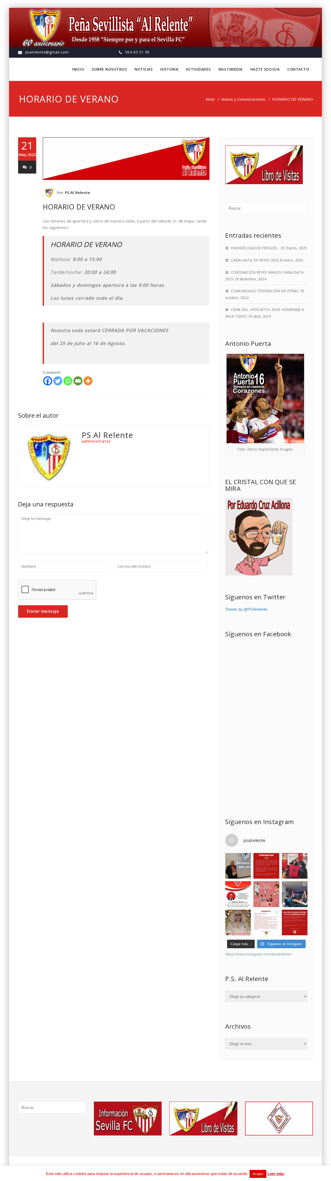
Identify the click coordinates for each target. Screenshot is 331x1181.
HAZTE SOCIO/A (265, 69)
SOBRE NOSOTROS (109, 69)
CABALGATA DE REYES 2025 (255, 260)
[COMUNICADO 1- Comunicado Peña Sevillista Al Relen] (266, 922)
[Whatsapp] (67, 380)
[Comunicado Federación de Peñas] (266, 866)
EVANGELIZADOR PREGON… (255, 247)
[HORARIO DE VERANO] (126, 158)
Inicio (210, 99)
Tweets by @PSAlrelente (246, 609)
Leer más (275, 1173)
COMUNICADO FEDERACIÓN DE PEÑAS (265, 290)
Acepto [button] (258, 1174)
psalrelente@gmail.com (47, 52)
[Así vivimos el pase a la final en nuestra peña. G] (294, 894)
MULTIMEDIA (231, 69)
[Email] (77, 380)
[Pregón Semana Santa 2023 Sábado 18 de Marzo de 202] (238, 922)
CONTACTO (298, 69)
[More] (88, 380)
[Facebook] (47, 380)
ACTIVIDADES (198, 69)
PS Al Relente (77, 192)
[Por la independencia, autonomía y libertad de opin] (238, 894)
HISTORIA (169, 69)
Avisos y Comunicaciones (243, 99)
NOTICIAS (143, 69)
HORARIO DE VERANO (79, 207)
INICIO (78, 69)
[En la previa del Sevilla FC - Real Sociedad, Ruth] (294, 866)
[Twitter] (57, 380)
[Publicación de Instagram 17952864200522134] (294, 922)
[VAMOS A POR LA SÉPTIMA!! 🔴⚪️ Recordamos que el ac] (266, 894)
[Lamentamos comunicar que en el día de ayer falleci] (238, 866)
